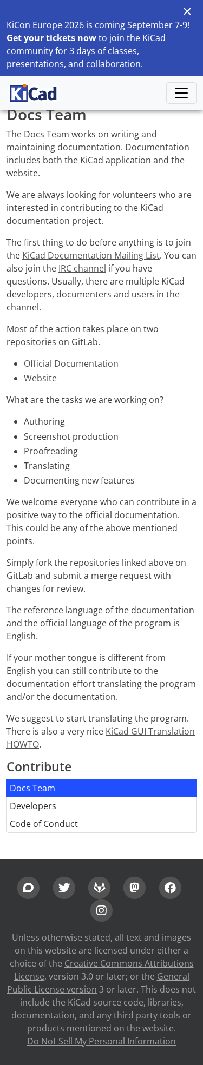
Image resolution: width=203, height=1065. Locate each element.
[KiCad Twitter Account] (64, 886)
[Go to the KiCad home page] (33, 92)
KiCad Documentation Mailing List (91, 255)
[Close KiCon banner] (187, 11)
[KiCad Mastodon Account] (134, 886)
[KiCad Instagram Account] (101, 910)
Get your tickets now (51, 38)
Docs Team (32, 788)
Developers (33, 806)
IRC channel (82, 268)
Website (40, 378)
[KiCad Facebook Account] (169, 886)
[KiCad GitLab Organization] (99, 886)
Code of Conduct (44, 824)
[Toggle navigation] (181, 93)
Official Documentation (71, 363)
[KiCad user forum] (28, 886)
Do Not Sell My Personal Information (101, 1041)
